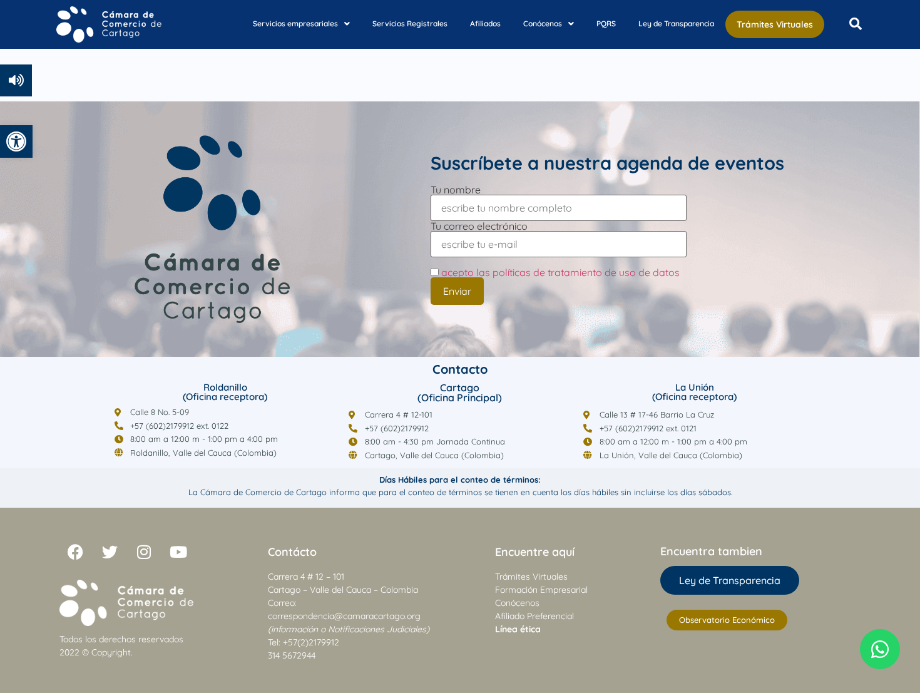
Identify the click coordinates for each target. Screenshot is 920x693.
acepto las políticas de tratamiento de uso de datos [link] (560, 272)
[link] (16, 141)
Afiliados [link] (485, 23)
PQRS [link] (606, 23)
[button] (301, 24)
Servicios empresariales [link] (295, 23)
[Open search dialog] (855, 24)
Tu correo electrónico (479, 226)
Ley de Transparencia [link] (676, 23)
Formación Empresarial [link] (541, 589)
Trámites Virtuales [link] (775, 24)
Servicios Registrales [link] (409, 23)
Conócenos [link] (542, 23)
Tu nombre (456, 190)
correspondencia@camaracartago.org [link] (344, 616)
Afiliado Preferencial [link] (534, 616)
